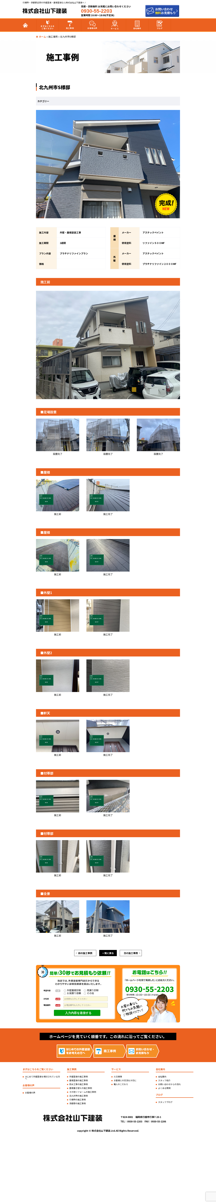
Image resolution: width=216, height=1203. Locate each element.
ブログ (160, 28)
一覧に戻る (108, 953)
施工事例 (70, 28)
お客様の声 (92, 28)
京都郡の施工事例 (77, 1103)
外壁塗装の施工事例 (78, 1077)
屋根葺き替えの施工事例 (80, 1088)
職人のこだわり (121, 1084)
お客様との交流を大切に (125, 1080)
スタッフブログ (165, 1102)
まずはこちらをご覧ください (48, 27)
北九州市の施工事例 (78, 1096)
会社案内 (137, 28)
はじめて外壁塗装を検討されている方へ (42, 1078)
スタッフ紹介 (164, 1080)
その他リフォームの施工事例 (82, 1092)
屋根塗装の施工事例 (78, 1080)
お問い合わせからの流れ (169, 1084)
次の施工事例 (131, 953)
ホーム (42, 36)
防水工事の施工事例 (78, 1084)
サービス (115, 28)
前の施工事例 (85, 953)
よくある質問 (164, 1088)
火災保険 (118, 1077)
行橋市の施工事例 (77, 1100)
